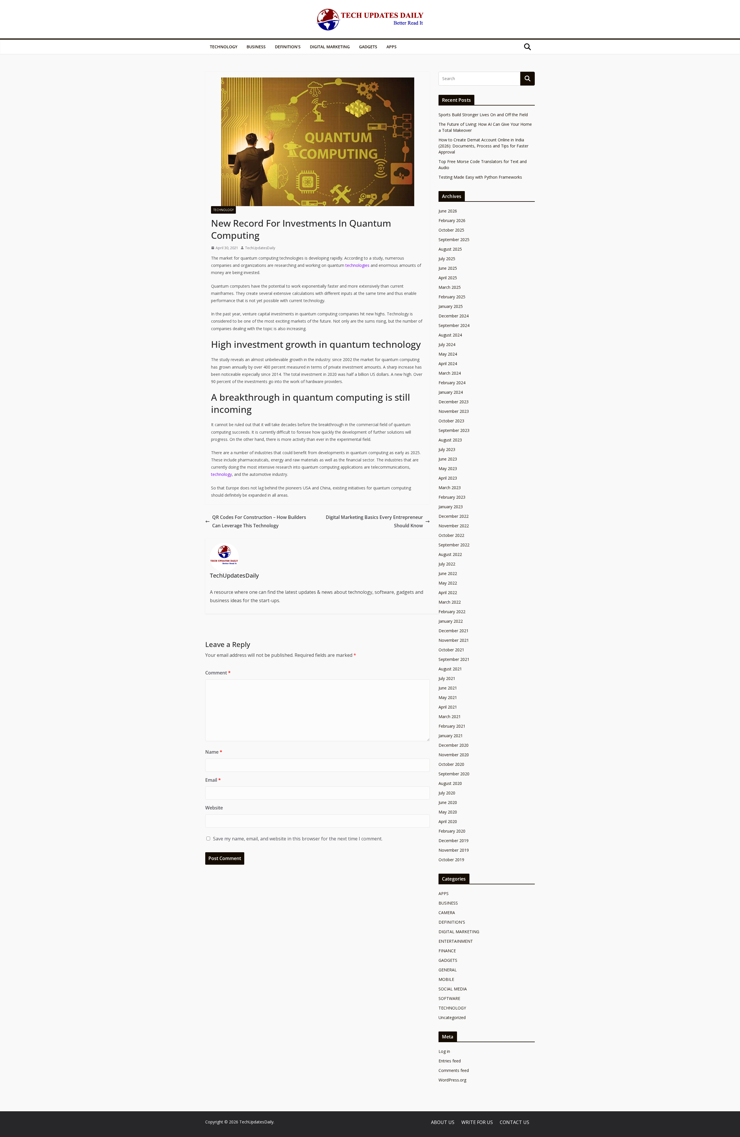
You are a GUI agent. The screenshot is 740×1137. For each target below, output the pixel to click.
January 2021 (451, 735)
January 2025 (451, 306)
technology (221, 474)
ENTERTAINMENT (456, 941)
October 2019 (451, 859)
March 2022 (450, 602)
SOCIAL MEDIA (453, 989)
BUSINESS (256, 46)
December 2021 (454, 630)
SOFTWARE (449, 998)
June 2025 (448, 268)
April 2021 (448, 707)
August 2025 (450, 249)
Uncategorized (452, 1017)
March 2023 (450, 487)
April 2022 (448, 592)
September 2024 (454, 325)
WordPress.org (452, 1080)
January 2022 (451, 621)
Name (213, 752)
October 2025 (451, 230)
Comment (218, 673)
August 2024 (450, 335)
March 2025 (450, 287)
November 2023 (454, 411)
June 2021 (448, 688)
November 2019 (454, 850)
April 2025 (448, 277)
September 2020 (454, 774)
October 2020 (451, 764)
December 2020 (454, 745)
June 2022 (448, 573)
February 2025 (452, 296)
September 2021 (454, 659)
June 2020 (448, 802)
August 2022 (450, 554)
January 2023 (451, 506)
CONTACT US (514, 1122)
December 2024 (454, 316)
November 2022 (454, 525)
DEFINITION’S (288, 46)
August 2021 (450, 669)
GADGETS (368, 46)
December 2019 (454, 840)
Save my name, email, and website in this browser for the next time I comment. (297, 838)
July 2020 (447, 793)
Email (213, 780)
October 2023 (451, 421)
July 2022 (447, 564)
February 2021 (452, 726)
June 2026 (448, 211)
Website (214, 808)
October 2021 (451, 649)
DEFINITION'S (452, 922)
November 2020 (454, 754)
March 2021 (450, 716)
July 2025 (447, 258)
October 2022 (451, 535)
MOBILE (446, 979)
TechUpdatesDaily (260, 247)
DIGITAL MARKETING (330, 46)
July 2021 (447, 678)
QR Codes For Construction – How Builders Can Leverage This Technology (259, 521)
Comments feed (454, 1070)
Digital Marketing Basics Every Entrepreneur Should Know (374, 521)
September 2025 (454, 239)
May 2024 (448, 354)
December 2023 (454, 401)
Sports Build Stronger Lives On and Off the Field (483, 114)
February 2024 (452, 382)
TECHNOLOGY (223, 46)
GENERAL (448, 970)
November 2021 (454, 640)
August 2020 (450, 783)
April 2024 (448, 363)
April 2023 (448, 478)
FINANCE (447, 950)
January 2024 (451, 392)
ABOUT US (442, 1122)
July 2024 (447, 344)
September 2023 (454, 430)
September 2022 (454, 545)
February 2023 (452, 497)
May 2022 (448, 583)
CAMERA (447, 912)
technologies (357, 265)
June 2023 (448, 459)
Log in (444, 1051)
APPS (391, 46)
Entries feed (450, 1061)
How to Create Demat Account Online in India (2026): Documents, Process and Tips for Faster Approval (483, 146)
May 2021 (448, 697)
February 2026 (452, 220)
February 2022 (452, 611)
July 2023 (447, 449)
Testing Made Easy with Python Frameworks (480, 177)
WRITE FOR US (477, 1122)
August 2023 (450, 440)
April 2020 (448, 821)
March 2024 (450, 373)
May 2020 (448, 812)
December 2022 (454, 516)
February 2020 (452, 831)
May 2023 (448, 468)
